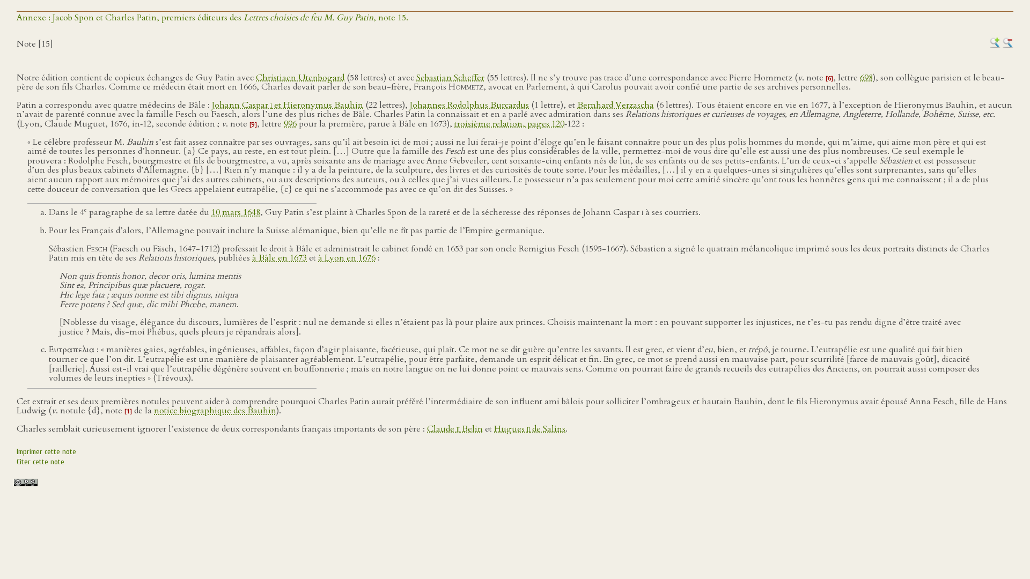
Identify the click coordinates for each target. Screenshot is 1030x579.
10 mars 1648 (235, 212)
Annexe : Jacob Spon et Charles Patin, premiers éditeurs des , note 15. (212, 18)
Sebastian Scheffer (450, 78)
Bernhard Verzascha (615, 105)
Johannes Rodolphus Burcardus (469, 105)
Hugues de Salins (529, 429)
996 (290, 124)
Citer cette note (40, 461)
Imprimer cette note (46, 451)
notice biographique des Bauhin (215, 411)
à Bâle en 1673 (279, 258)
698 (866, 78)
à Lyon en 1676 (347, 258)
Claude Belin (455, 429)
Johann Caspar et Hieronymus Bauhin (287, 105)
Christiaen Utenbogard (300, 78)
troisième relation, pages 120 (509, 124)
